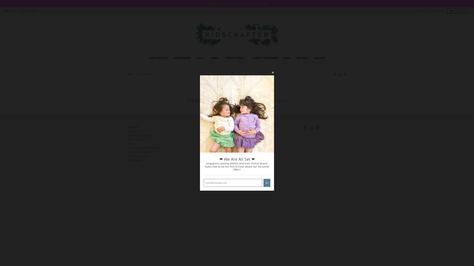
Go (266, 182)
